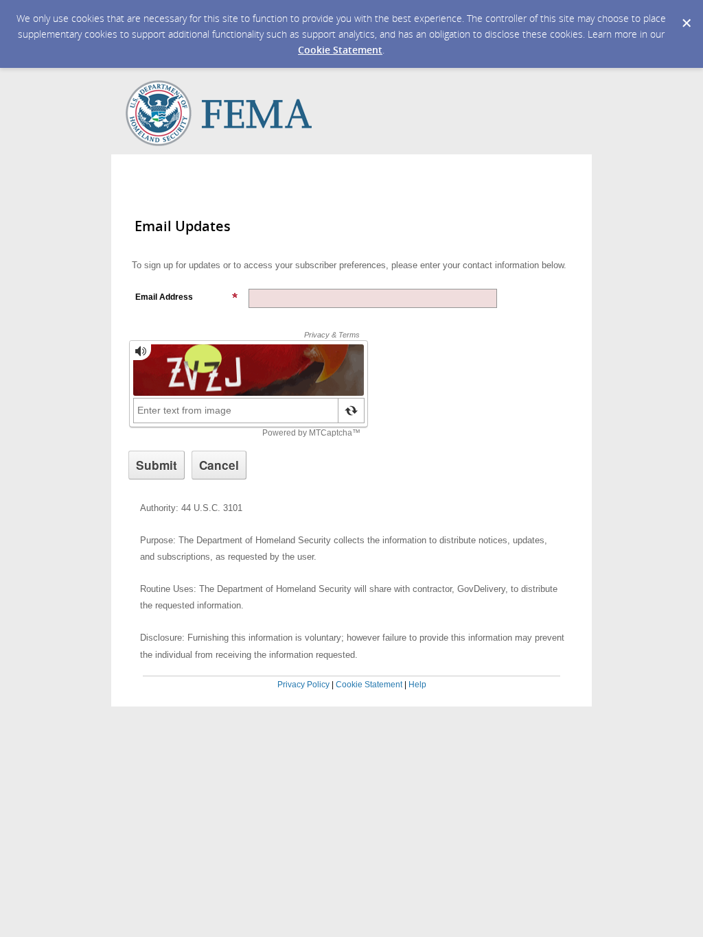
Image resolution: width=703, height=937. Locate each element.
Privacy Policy (303, 684)
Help (417, 684)
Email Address (164, 297)
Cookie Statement (340, 49)
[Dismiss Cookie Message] (686, 13)
